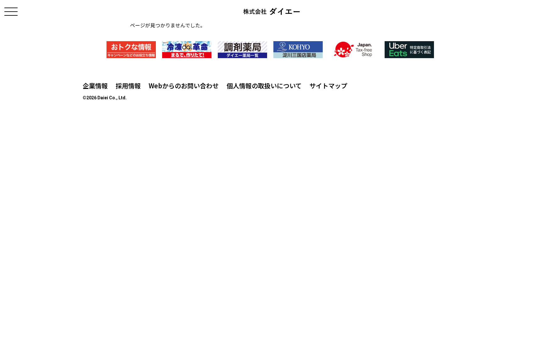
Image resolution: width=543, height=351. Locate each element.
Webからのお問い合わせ (184, 85)
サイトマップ (328, 85)
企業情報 (95, 85)
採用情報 (128, 85)
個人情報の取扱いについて (264, 85)
